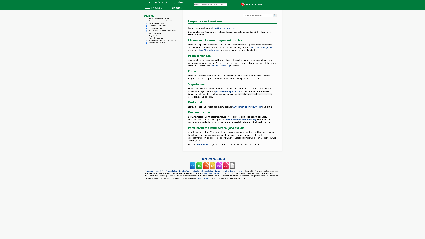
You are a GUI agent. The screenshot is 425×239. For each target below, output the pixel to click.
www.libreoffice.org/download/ (247, 106)
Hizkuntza (175, 7)
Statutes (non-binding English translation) (196, 171)
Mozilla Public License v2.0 (212, 173)
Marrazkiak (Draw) (155, 28)
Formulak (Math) (154, 33)
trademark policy (203, 178)
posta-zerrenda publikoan (227, 91)
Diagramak (152, 35)
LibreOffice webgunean (223, 28)
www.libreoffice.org (220, 65)
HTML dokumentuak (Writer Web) (161, 21)
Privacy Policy (171, 171)
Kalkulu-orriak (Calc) (156, 23)
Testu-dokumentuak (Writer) (159, 18)
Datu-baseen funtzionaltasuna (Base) (162, 30)
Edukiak (149, 15)
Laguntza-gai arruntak (156, 43)
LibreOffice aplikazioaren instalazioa (162, 40)
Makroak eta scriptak (156, 38)
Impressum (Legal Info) (154, 171)
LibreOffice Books (212, 159)
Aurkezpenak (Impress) (157, 26)
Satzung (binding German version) (229, 171)
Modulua (155, 7)
